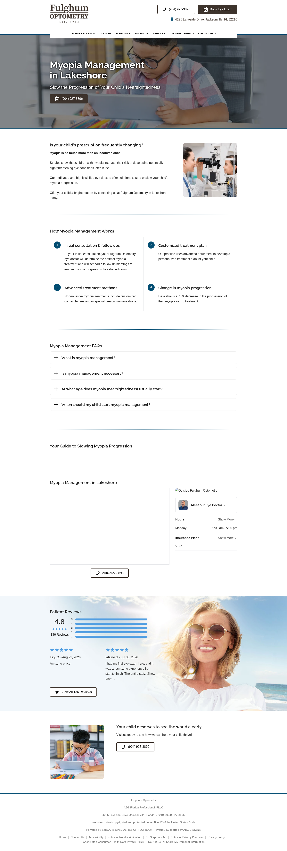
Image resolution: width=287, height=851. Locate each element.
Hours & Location (83, 33)
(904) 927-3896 (175, 814)
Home (62, 837)
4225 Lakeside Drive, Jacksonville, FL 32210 (205, 19)
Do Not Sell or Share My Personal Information (176, 841)
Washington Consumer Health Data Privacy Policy (113, 841)
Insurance (123, 33)
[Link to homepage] (76, 13)
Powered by (119, 829)
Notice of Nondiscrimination (124, 837)
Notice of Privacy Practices (187, 837)
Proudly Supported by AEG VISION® (178, 829)
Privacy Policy (216, 837)
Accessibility (95, 837)
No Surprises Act (156, 837)
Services (159, 33)
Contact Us (205, 33)
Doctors (105, 33)
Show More (226, 519)
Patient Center (182, 33)
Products (141, 33)
